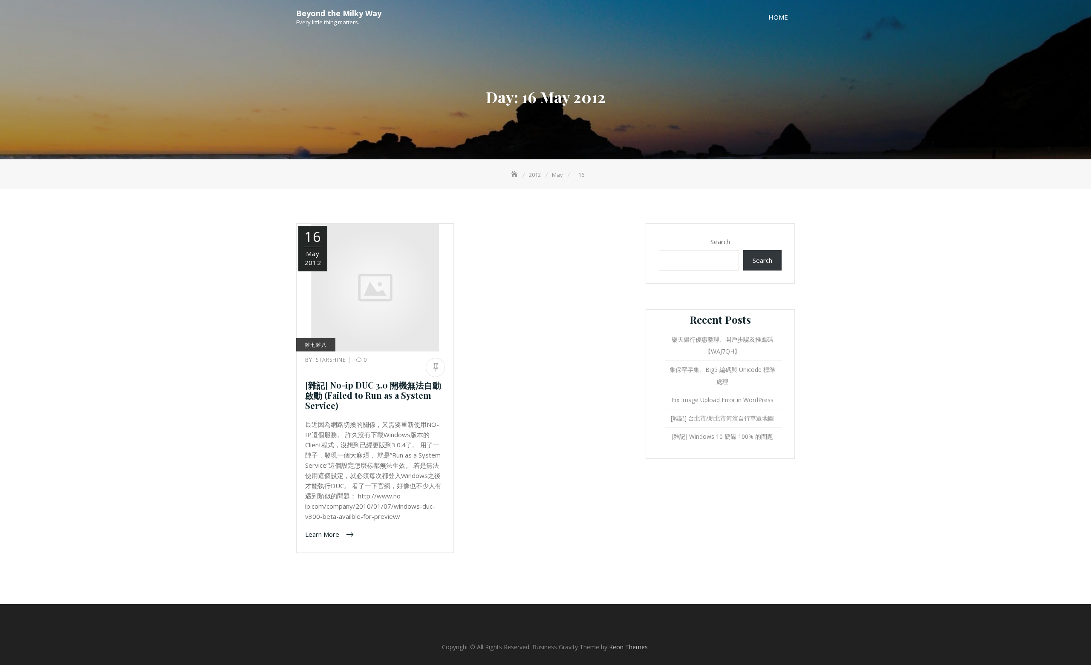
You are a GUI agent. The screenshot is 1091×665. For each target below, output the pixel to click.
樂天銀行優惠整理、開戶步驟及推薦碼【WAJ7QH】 (722, 345)
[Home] (515, 174)
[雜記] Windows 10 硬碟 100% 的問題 (722, 436)
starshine (326, 359)
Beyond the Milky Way (338, 13)
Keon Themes (628, 647)
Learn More (323, 534)
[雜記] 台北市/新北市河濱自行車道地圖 (722, 418)
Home (778, 17)
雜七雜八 (316, 344)
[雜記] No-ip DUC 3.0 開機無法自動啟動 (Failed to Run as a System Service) (373, 395)
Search (720, 241)
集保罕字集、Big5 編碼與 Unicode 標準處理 (722, 376)
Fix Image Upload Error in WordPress (723, 400)
